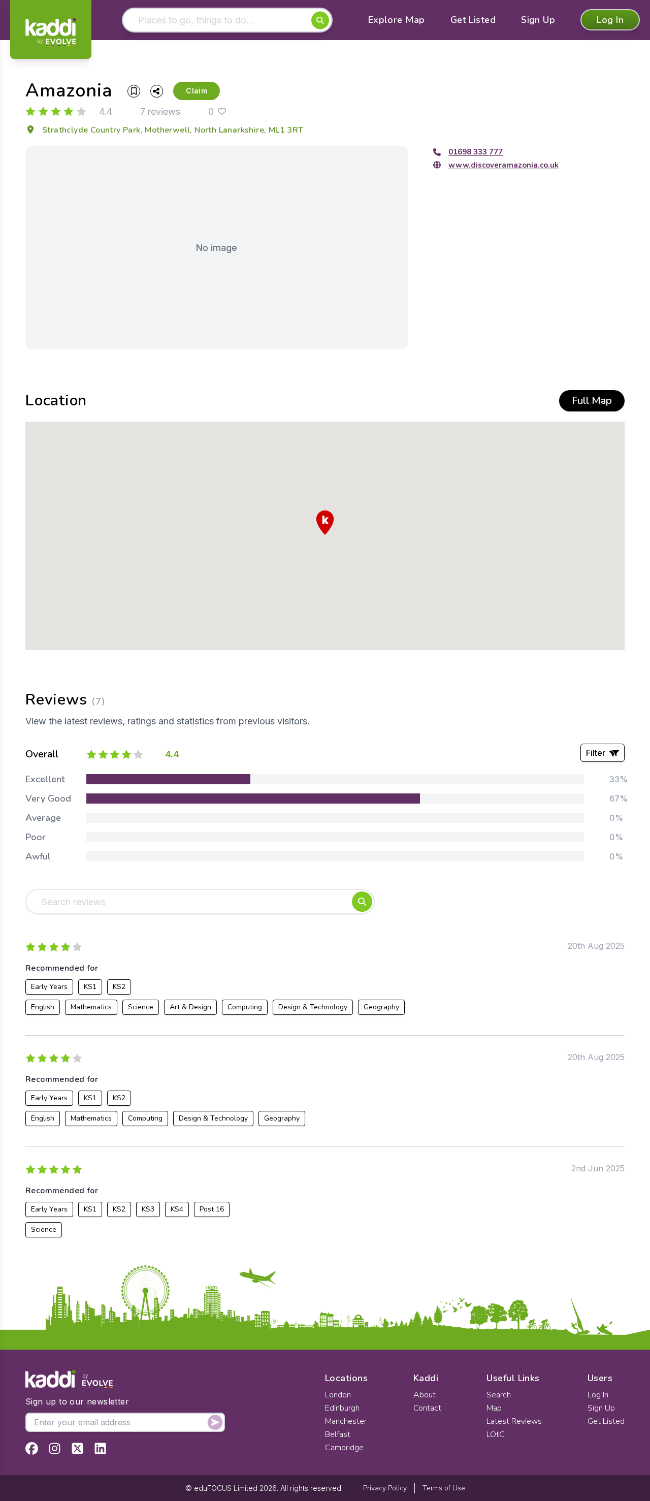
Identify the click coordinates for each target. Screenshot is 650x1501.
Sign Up (538, 20)
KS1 (90, 987)
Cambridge (344, 1447)
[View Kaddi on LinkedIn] (100, 1448)
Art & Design (190, 1007)
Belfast (337, 1434)
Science (140, 1007)
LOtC (495, 1434)
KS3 (148, 1209)
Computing (245, 1007)
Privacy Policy (385, 1488)
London (338, 1394)
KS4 (177, 1209)
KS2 (119, 987)
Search (498, 1394)
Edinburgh (342, 1408)
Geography (381, 1007)
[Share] (156, 91)
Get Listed (473, 20)
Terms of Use (443, 1488)
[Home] (50, 32)
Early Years (49, 987)
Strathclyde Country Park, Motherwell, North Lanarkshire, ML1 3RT (173, 130)
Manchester (346, 1421)
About (424, 1394)
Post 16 (212, 1209)
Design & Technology (312, 1007)
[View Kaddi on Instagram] (54, 1448)
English (42, 1007)
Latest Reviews (514, 1421)
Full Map (592, 400)
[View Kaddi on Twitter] (77, 1448)
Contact (427, 1408)
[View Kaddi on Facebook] (31, 1448)
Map (494, 1408)
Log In (610, 20)
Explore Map (396, 20)
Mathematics (91, 1007)
